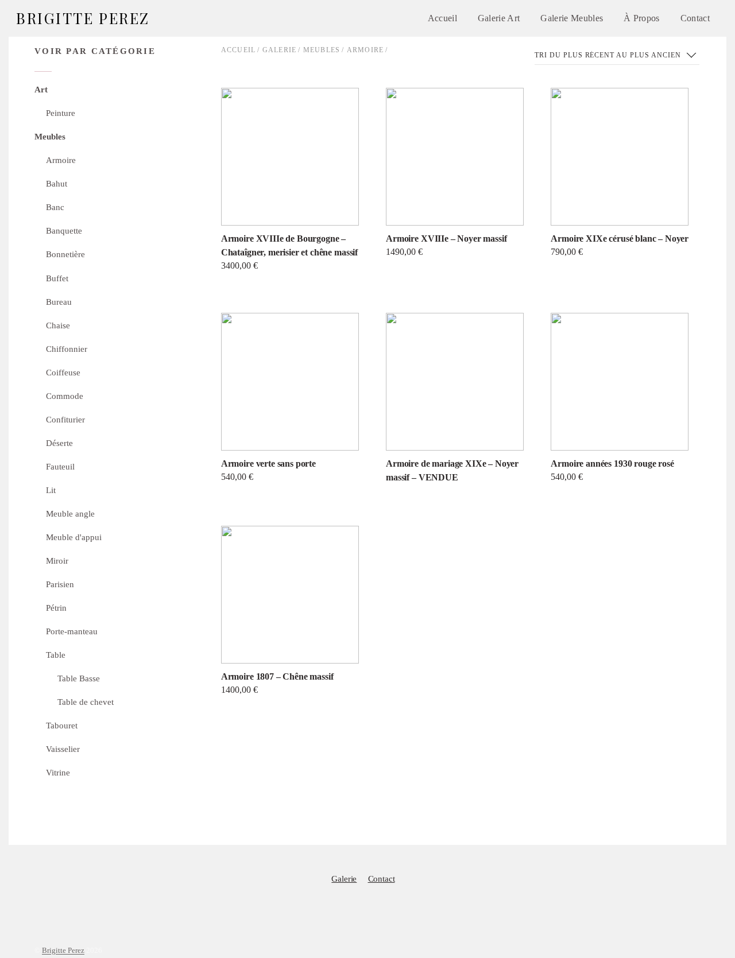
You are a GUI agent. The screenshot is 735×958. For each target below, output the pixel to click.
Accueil (442, 18)
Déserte (59, 443)
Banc (55, 207)
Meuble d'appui (74, 537)
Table (55, 655)
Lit (51, 490)
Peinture (60, 113)
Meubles (321, 50)
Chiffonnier (66, 349)
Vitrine (58, 772)
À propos (642, 18)
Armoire (365, 50)
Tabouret (62, 725)
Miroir (57, 560)
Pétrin (56, 607)
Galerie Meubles (571, 18)
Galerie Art (499, 18)
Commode (64, 396)
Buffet (57, 278)
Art (41, 89)
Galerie (279, 50)
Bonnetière (65, 254)
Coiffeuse (63, 372)
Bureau (59, 302)
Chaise (58, 325)
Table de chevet (85, 702)
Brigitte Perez (63, 951)
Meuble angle (70, 513)
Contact (695, 18)
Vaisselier (63, 749)
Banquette (64, 230)
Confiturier (65, 419)
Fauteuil (60, 466)
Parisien (60, 584)
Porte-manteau (72, 631)
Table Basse (78, 678)
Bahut (56, 183)
